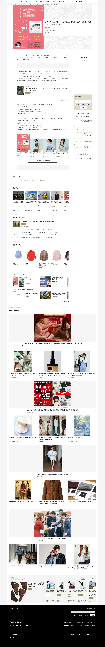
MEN (78, 104)
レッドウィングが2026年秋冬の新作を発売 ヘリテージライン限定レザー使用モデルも (36, 584)
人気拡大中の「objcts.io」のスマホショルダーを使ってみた (84, 128)
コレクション (63, 1)
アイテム (78, 634)
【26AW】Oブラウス (54, 264)
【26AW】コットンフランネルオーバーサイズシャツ (44, 266)
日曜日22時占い (80, 622)
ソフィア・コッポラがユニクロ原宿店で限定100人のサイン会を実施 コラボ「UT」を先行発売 (41, 4)
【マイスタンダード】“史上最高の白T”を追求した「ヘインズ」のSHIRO (83, 147)
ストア (36, 1)
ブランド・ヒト (42, 1)
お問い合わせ (86, 637)
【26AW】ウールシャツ (30, 264)
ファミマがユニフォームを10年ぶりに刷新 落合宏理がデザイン (50, 591)
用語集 (80, 1)
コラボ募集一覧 (29, 289)
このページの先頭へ (15, 608)
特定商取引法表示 (92, 637)
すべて (77, 60)
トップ (9, 4)
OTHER (89, 104)
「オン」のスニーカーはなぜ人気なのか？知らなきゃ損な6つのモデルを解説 (84, 122)
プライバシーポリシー (78, 637)
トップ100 (53, 1)
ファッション (20, 4)
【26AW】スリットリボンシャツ (18, 264)
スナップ (58, 1)
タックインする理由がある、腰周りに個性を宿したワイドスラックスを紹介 (84, 140)
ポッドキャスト (75, 1)
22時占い (48, 1)
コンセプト (92, 634)
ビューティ (31, 1)
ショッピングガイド (70, 637)
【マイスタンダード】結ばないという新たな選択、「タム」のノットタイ (84, 134)
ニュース (22, 1)
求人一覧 (22, 274)
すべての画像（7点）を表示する (43, 160)
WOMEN (83, 104)
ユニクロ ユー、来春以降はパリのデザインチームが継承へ (82, 591)
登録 (83, 107)
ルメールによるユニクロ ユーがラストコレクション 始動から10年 (61, 591)
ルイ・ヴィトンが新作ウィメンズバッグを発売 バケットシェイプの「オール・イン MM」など (93, 593)
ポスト (69, 1)
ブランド (73, 634)
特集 (26, 1)
